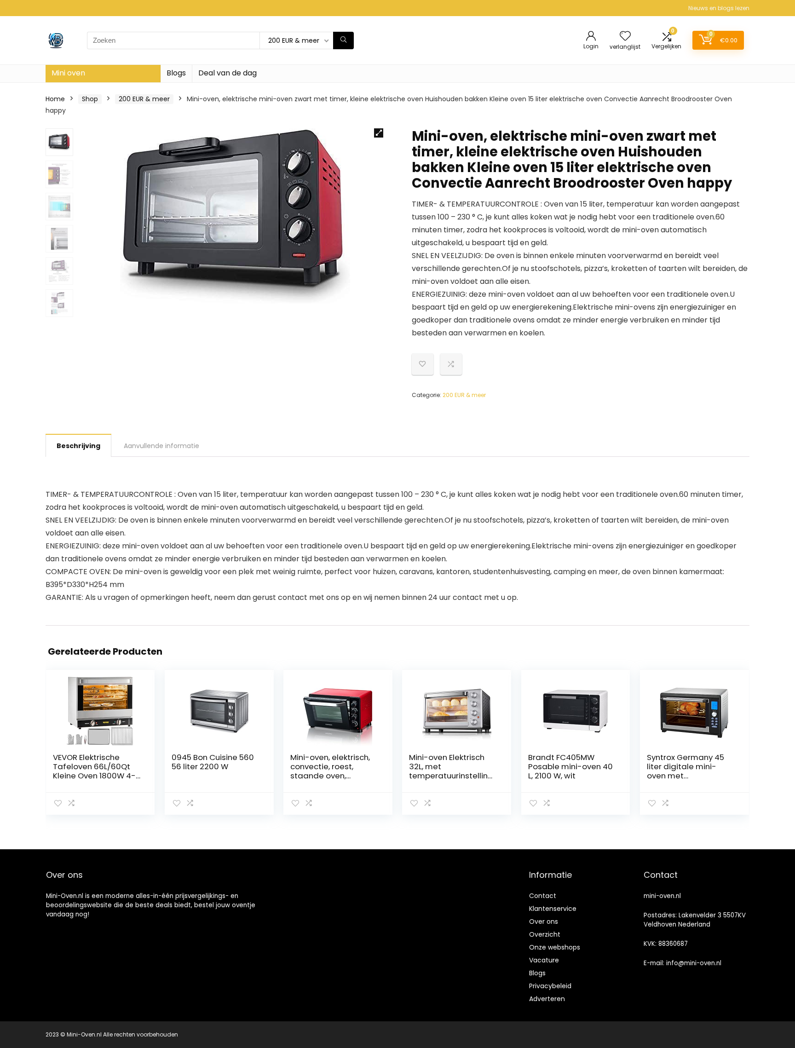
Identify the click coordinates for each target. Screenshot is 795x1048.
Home (55, 99)
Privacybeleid (550, 985)
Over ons (543, 921)
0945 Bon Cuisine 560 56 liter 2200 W (213, 762)
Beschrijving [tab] (78, 445)
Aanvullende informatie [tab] (161, 445)
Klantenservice (552, 908)
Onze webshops (554, 947)
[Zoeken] (343, 40)
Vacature (544, 960)
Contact (542, 895)
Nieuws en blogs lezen (718, 8)
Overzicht (544, 934)
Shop (90, 99)
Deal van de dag (227, 73)
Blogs (176, 73)
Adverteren (547, 998)
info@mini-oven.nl (693, 963)
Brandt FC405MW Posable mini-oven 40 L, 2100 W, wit (570, 766)
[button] (378, 133)
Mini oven (68, 73)
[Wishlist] (625, 36)
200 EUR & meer (144, 99)
